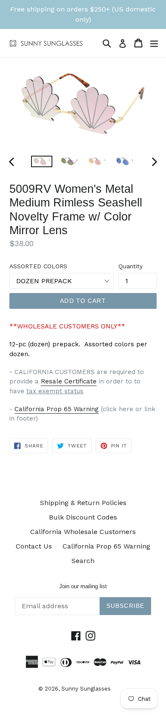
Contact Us (34, 546)
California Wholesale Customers (83, 532)
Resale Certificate (69, 381)
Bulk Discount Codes (83, 517)
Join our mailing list (83, 586)
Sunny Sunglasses (86, 688)
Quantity (130, 266)
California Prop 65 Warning (56, 409)
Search (83, 561)
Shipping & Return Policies (83, 503)
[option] (41, 161)
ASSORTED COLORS (38, 266)
